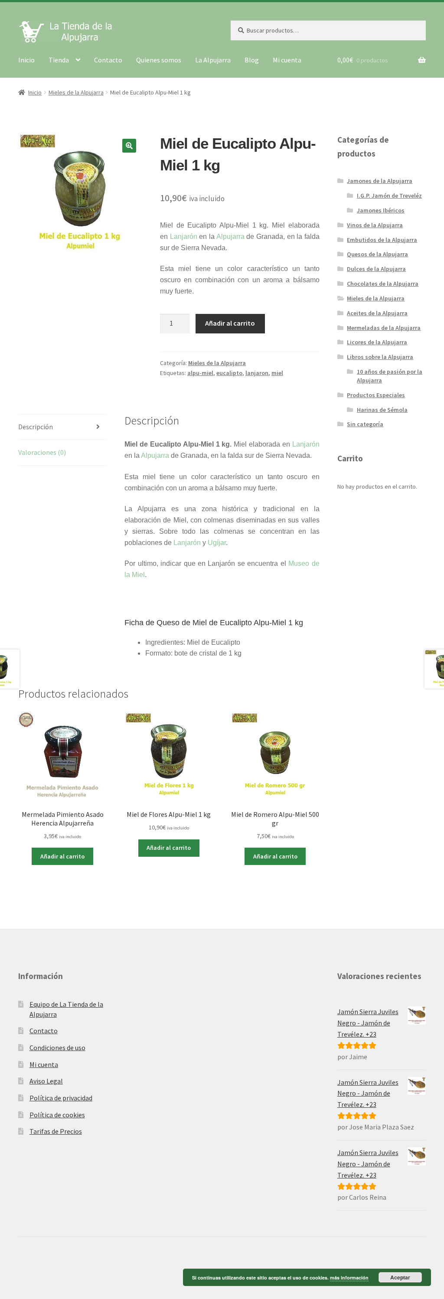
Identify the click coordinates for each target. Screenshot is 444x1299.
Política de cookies (57, 1114)
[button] (129, 146)
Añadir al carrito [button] (62, 856)
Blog (252, 59)
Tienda (59, 59)
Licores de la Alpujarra (377, 342)
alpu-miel (200, 373)
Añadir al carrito (230, 323)
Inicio (26, 59)
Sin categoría (365, 424)
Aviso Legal (46, 1081)
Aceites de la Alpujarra (377, 313)
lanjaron (256, 373)
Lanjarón (183, 236)
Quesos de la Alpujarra (377, 254)
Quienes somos (158, 59)
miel (277, 373)
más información (349, 1277)
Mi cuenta (287, 59)
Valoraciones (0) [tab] (42, 452)
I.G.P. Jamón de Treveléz (389, 195)
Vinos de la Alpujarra (375, 225)
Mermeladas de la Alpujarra (384, 328)
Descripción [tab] (35, 426)
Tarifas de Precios (55, 1131)
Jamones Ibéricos (381, 210)
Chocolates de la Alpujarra (382, 283)
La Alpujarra (213, 59)
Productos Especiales (376, 395)
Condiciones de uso (57, 1047)
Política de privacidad (60, 1097)
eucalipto (229, 373)
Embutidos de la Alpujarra (382, 240)
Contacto (108, 59)
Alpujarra (230, 236)
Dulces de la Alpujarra (376, 269)
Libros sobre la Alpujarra (380, 357)
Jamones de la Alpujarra (379, 181)
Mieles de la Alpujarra (76, 92)
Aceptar (400, 1277)
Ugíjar (217, 542)
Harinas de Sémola (382, 410)
